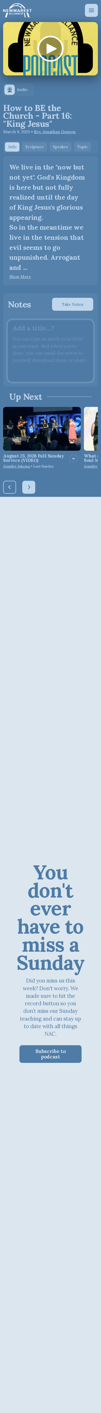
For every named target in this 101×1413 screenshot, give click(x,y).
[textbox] (50, 351)
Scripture (34, 146)
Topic (82, 146)
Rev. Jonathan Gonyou (55, 131)
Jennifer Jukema (16, 466)
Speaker (60, 146)
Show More (20, 276)
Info (12, 146)
